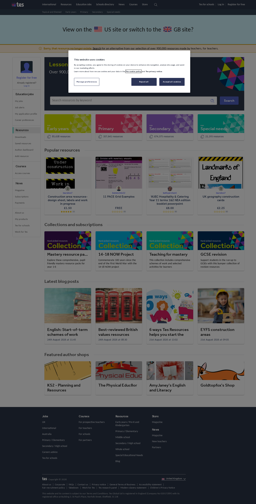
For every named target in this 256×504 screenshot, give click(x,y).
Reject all (144, 81)
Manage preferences (86, 81)
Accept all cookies (172, 81)
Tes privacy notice (154, 71)
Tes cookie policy (133, 71)
